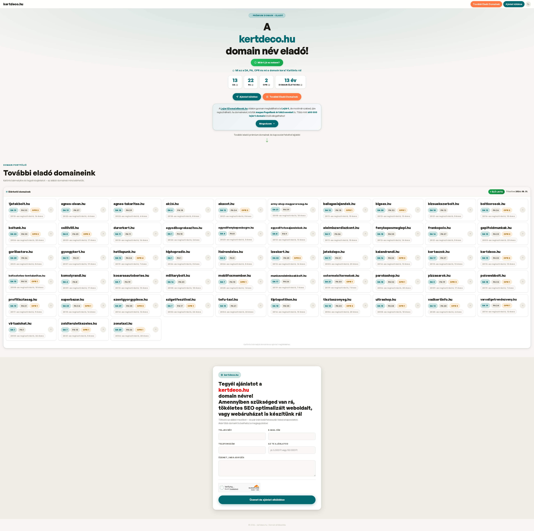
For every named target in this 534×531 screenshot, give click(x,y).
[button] (235, 82)
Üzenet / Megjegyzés (231, 457)
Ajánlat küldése (514, 4)
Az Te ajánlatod (278, 444)
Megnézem (265, 123)
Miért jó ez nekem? (269, 62)
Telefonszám (226, 444)
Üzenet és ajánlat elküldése (267, 499)
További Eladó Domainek (486, 4)
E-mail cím (274, 430)
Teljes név (225, 430)
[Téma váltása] (528, 4)
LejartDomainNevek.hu (234, 108)
